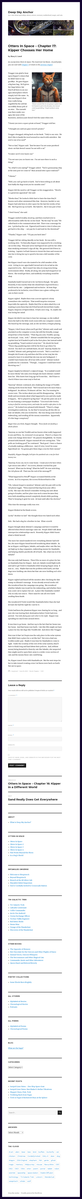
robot (56, 1169)
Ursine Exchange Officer (20, 916)
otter (29, 1169)
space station (33, 1173)
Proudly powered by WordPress (31, 1193)
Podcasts (13, 1007)
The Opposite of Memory (20, 949)
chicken (12, 1156)
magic (11, 1165)
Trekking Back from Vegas (21, 1095)
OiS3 (17, 1169)
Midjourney (29, 1165)
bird (34, 1152)
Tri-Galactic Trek (17, 905)
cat (57, 1152)
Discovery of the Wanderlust (21, 930)
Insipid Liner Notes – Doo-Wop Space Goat (27, 1086)
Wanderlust (49, 1177)
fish (40, 1160)
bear (23, 1152)
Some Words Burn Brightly (21, 982)
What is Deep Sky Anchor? (20, 822)
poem (35, 1169)
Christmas (21, 1156)
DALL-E (45, 1156)
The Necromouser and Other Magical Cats (27, 957)
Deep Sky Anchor (20, 12)
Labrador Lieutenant (18, 908)
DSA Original (22, 1160)
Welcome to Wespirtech (19, 875)
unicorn (39, 1177)
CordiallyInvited (34, 1156)
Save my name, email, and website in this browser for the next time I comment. (34, 758)
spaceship (21, 1173)
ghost (53, 1160)
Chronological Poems (19, 1029)
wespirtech (13, 1181)
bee (29, 1152)
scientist (12, 1173)
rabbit (50, 1169)
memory (19, 1165)
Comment (12, 695)
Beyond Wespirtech (18, 877)
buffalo (41, 1152)
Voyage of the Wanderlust (20, 927)
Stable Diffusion (46, 1173)
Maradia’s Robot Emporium (21, 883)
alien (17, 1152)
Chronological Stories (19, 1004)
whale (22, 1181)
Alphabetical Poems (18, 1026)
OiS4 (23, 1169)
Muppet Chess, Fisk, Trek (20, 1092)
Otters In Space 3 (17, 847)
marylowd (14, 671)
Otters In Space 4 (17, 850)
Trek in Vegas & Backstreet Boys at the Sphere (28, 1098)
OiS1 (42, 671)
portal (42, 1169)
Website (11, 745)
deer (52, 1156)
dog (58, 1156)
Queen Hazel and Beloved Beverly (23, 963)
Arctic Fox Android (17, 913)
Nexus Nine (14, 924)
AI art (11, 1152)
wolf (29, 1181)
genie (46, 1160)
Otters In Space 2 (17, 844)
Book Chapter (34, 671)
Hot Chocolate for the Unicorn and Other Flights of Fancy (33, 952)
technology (13, 1177)
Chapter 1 (25, 65)
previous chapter (46, 65)
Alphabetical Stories (18, 1001)
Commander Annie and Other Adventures (26, 960)
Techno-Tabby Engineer (20, 919)
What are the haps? (15, 1048)
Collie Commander (17, 910)
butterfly (50, 1152)
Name (11, 725)
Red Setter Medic (17, 922)
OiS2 (11, 1169)
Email (11, 735)
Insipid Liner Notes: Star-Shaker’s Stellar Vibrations (31, 1089)
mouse (39, 1165)
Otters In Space (16, 841)
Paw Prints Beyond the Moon (21, 853)
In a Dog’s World (16, 855)
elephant (33, 1160)
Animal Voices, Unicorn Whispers (24, 955)
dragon (12, 1160)
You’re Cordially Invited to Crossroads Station (28, 886)
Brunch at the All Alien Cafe (21, 880)
